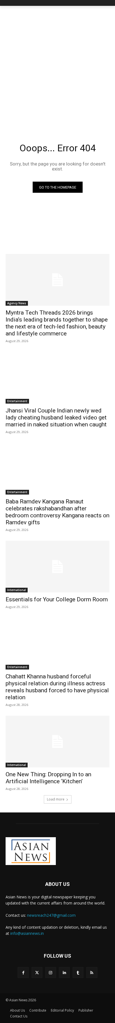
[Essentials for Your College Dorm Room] (57, 566)
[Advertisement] (57, 66)
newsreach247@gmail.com (51, 915)
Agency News (16, 303)
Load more (55, 799)
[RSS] (91, 972)
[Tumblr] (78, 972)
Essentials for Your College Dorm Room (57, 599)
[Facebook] (23, 972)
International (16, 590)
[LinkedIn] (64, 972)
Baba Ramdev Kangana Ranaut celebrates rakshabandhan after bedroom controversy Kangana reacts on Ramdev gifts (57, 512)
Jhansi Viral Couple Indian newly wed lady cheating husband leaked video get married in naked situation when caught (56, 417)
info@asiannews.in (27, 933)
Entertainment (17, 401)
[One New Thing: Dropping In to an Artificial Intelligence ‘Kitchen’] (57, 741)
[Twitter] (37, 972)
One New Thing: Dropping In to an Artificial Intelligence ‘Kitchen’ (48, 778)
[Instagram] (50, 972)
